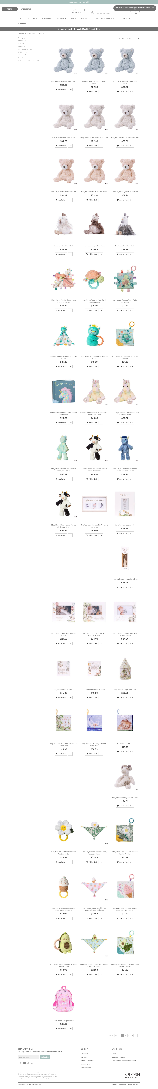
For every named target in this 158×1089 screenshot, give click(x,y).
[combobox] (111, 13)
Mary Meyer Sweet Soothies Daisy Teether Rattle (63, 853)
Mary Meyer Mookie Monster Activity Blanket (63, 357)
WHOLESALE (26, 9)
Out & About (22, 58)
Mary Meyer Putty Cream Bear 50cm (125, 138)
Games (20, 46)
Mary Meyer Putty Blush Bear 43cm (94, 192)
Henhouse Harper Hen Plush (94, 246)
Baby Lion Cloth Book (125, 743)
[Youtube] (27, 1063)
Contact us (84, 1054)
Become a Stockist (118, 1057)
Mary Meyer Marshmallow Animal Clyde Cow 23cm (63, 526)
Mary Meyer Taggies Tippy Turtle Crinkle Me (125, 301)
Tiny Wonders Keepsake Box (124, 525)
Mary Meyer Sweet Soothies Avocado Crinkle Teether (125, 965)
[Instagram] (24, 1063)
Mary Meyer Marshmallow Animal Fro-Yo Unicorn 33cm (94, 413)
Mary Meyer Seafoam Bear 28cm (63, 81)
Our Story (84, 1057)
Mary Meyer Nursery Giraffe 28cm (125, 798)
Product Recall (86, 1068)
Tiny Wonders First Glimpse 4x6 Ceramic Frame (125, 634)
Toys (19, 43)
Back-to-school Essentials (27, 61)
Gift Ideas (21, 52)
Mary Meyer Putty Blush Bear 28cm (64, 192)
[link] (135, 13)
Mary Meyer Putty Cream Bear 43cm (94, 138)
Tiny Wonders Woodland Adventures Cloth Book (63, 744)
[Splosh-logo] (78, 11)
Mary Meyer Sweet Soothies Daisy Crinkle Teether (124, 853)
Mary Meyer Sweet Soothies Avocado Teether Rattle (63, 965)
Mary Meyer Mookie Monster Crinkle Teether (125, 357)
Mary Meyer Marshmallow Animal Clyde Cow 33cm (94, 470)
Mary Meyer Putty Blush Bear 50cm (125, 192)
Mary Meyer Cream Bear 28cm (63, 138)
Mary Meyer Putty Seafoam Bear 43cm (94, 82)
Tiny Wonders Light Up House (125, 689)
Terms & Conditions (87, 1061)
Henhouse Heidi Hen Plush (124, 246)
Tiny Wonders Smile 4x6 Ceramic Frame (63, 634)
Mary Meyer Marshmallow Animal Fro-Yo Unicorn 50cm (125, 413)
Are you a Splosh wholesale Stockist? (79, 29)
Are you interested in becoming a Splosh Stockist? (135, 8)
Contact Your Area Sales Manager (124, 1061)
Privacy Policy (85, 1064)
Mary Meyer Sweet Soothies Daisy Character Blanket (94, 853)
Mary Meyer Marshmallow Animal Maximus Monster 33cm (125, 470)
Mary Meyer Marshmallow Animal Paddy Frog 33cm (63, 470)
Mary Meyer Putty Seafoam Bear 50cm (125, 82)
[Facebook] (20, 1063)
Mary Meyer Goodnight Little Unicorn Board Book (63, 413)
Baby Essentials (23, 49)
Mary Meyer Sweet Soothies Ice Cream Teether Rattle (63, 909)
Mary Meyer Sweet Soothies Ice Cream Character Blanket (94, 909)
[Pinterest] (31, 1063)
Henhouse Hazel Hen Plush (63, 246)
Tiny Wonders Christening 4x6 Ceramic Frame (94, 634)
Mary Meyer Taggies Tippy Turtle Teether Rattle (94, 301)
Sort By (121, 38)
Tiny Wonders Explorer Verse (94, 689)
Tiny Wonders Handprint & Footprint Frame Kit (94, 526)
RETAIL (9, 9)
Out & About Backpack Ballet (63, 1020)
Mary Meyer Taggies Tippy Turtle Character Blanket (63, 301)
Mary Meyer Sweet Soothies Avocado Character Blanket (94, 965)
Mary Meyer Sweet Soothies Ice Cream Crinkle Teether (125, 909)
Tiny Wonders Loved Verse (64, 689)
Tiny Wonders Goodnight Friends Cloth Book (94, 744)
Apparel (20, 40)
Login (114, 1054)
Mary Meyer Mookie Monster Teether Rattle (94, 357)
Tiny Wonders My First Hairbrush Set (125, 579)
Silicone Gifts (22, 55)
